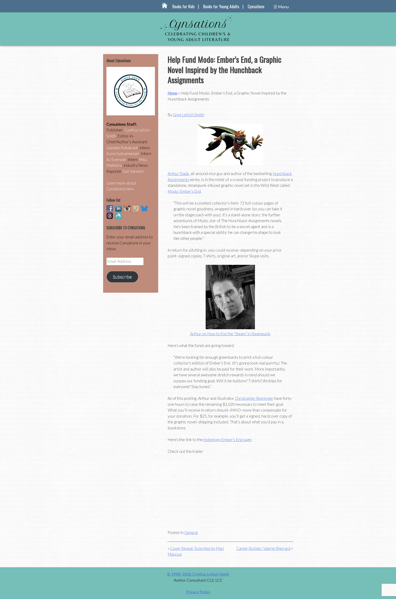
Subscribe (122, 276)
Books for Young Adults (221, 6)
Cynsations (256, 6)
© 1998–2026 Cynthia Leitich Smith (198, 574)
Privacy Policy (198, 592)
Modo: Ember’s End (184, 191)
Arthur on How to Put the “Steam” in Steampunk (230, 333)
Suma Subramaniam (122, 153)
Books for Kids (183, 6)
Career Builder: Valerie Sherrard (263, 548)
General (191, 532)
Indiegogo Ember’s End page (227, 439)
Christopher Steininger (254, 398)
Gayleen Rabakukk (122, 147)
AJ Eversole (116, 159)
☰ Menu (281, 6)
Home (172, 93)
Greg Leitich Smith (188, 114)
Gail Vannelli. (133, 171)
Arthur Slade (178, 173)
